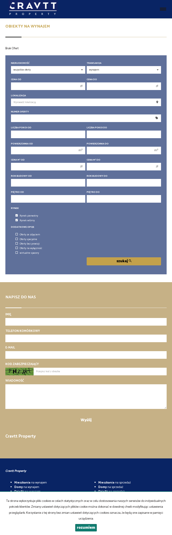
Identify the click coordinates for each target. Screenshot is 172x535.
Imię (8, 314)
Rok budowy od (21, 176)
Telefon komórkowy (22, 331)
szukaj (122, 261)
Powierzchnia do (98, 144)
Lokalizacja (18, 95)
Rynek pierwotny (29, 216)
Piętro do (93, 192)
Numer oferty (20, 112)
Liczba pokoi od (21, 127)
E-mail (10, 348)
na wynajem (30, 482)
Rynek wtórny (27, 221)
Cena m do (93, 160)
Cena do (92, 79)
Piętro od (17, 192)
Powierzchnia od (22, 144)
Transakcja (94, 63)
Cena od (16, 79)
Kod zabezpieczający (22, 364)
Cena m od (18, 160)
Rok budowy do (97, 176)
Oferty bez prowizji (30, 244)
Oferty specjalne (28, 239)
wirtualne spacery (29, 253)
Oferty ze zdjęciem (30, 235)
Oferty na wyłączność (31, 248)
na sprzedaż (114, 482)
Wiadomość (14, 381)
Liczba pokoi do (97, 127)
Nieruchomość (20, 63)
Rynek (15, 208)
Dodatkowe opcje (22, 227)
